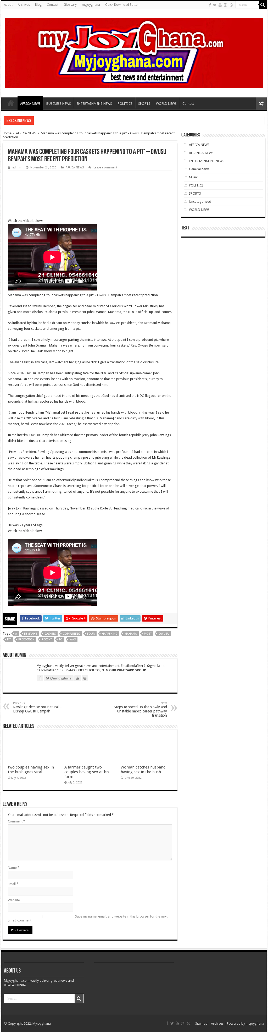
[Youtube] (220, 5)
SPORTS (144, 104)
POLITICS (125, 104)
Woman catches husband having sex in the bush (143, 769)
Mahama (131, 633)
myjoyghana (91, 5)
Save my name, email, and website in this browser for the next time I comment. (88, 918)
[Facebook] (209, 5)
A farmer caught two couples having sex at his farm (86, 772)
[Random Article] (261, 103)
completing (71, 633)
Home (11, 102)
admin (16, 167)
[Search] (263, 5)
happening (110, 633)
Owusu (164, 633)
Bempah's (30, 633)
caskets (50, 633)
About (8, 5)
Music (193, 177)
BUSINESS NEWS (58, 104)
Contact (52, 5)
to (61, 639)
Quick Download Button (122, 5)
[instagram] (225, 5)
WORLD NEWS (166, 104)
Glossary (70, 5)
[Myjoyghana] (134, 52)
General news (199, 169)
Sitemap (201, 1023)
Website (14, 900)
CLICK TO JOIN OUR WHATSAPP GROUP (115, 670)
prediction (26, 639)
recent (47, 639)
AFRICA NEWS (30, 104)
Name (13, 868)
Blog (38, 5)
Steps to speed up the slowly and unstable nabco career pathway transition (140, 709)
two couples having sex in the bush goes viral (31, 769)
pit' (9, 639)
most (148, 633)
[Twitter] (215, 5)
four (91, 633)
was (73, 639)
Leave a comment (105, 167)
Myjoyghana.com (17, 980)
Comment (16, 821)
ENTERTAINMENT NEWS (94, 104)
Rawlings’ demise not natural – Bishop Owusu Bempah (37, 707)
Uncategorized (200, 202)
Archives (24, 5)
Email (13, 884)
